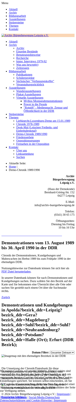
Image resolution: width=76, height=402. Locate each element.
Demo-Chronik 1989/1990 (31, 134)
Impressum (60, 400)
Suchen (20, 157)
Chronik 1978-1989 (27, 124)
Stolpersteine (16, 22)
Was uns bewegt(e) (27, 64)
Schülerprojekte (25, 77)
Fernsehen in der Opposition (32, 143)
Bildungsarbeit (17, 15)
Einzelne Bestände (27, 51)
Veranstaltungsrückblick (30, 84)
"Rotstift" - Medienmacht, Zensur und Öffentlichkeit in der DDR (46, 109)
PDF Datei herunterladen (16, 271)
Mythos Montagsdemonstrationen (43, 101)
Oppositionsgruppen (28, 140)
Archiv (13, 12)
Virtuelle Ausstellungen (29, 97)
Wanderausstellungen (28, 91)
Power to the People (35, 104)
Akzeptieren (7, 397)
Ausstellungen (17, 19)
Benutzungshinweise (28, 54)
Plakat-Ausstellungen (28, 94)
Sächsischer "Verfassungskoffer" (35, 81)
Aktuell (13, 9)
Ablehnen (20, 397)
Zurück (5, 297)
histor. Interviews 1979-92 (31, 61)
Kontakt (13, 29)
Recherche (22, 58)
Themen (13, 25)
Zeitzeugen (22, 68)
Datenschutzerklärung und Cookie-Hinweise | (27, 400)
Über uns (21, 150)
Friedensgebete (25, 137)
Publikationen (24, 74)
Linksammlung (25, 153)
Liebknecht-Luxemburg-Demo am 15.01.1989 (43, 120)
